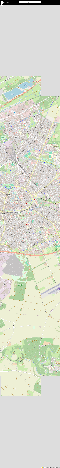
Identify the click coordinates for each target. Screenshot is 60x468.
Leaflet (44, 467)
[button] (2, 2)
